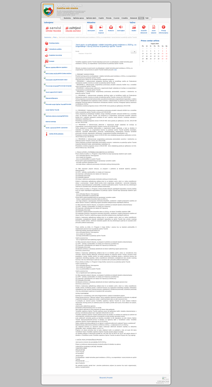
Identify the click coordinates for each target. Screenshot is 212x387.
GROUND (166, 382)
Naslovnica (67, 18)
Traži (146, 18)
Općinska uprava (78, 18)
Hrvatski (110, 378)
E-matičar (125, 18)
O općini (101, 18)
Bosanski (103, 378)
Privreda (108, 18)
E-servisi (116, 18)
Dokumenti (133, 18)
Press (141, 18)
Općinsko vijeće (91, 18)
